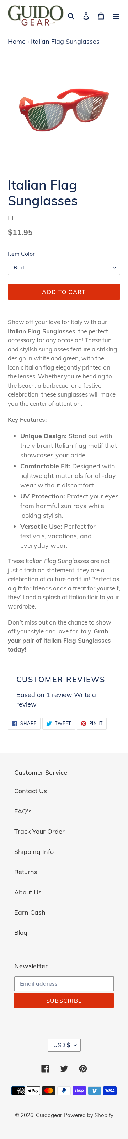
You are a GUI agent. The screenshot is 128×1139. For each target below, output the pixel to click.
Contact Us (30, 791)
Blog (20, 932)
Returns (25, 872)
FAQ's (23, 811)
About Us (28, 892)
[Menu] (115, 15)
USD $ (61, 1044)
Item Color (21, 253)
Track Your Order (39, 831)
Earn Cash (30, 912)
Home (17, 41)
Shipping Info (34, 852)
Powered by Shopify (88, 1115)
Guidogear (49, 1115)
